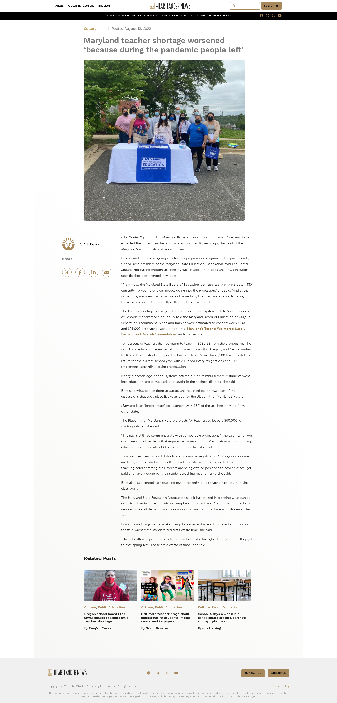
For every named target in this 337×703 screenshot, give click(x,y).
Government (151, 15)
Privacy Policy (280, 686)
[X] (266, 15)
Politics (189, 15)
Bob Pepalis (91, 244)
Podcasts (74, 6)
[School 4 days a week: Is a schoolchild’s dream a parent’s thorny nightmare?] (224, 585)
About (60, 6)
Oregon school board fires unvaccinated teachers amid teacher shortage (106, 617)
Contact (89, 6)
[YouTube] (278, 15)
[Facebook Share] (80, 274)
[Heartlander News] (169, 6)
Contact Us (253, 673)
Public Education (117, 15)
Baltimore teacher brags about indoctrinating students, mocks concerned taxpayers (166, 617)
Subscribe (271, 5)
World (200, 15)
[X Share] (67, 274)
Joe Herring (211, 628)
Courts (165, 15)
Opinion (177, 15)
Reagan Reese (100, 628)
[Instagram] (272, 15)
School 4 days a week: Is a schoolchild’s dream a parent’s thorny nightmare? (222, 617)
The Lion (104, 6)
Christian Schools (219, 15)
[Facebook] (260, 15)
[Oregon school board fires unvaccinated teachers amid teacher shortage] (110, 585)
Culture (136, 15)
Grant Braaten (157, 628)
